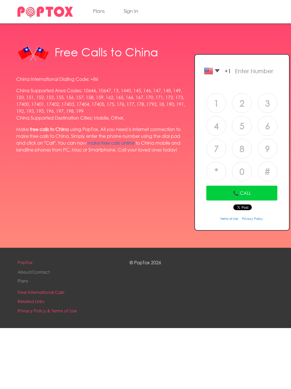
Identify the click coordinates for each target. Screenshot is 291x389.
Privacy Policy (252, 218)
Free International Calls (41, 292)
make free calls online (111, 143)
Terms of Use (229, 218)
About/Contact (34, 272)
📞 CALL (242, 193)
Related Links (31, 301)
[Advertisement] (101, 198)
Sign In (131, 11)
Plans (99, 11)
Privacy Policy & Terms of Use (47, 311)
